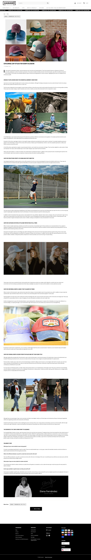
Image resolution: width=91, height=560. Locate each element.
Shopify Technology (48, 557)
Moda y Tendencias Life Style (12, 16)
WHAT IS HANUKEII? (32, 8)
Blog (16, 530)
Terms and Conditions (20, 535)
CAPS (23, 8)
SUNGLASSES (6, 8)
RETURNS (41, 8)
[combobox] (34, 3)
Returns (17, 533)
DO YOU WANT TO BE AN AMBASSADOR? (56, 8)
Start (4, 14)
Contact (17, 531)
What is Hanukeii (19, 537)
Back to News (37, 509)
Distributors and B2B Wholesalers (22, 539)
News (8, 14)
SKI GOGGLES (16, 8)
